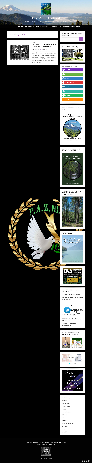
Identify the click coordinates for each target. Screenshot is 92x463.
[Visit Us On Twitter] (82, 460)
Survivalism (64, 426)
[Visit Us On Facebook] (84, 460)
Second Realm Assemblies (68, 423)
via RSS (67, 99)
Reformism (64, 420)
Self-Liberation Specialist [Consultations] (70, 26)
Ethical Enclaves (65, 403)
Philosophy (64, 414)
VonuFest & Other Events (68, 323)
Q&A (63, 417)
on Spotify (67, 95)
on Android (67, 74)
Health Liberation (66, 406)
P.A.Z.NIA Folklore (66, 412)
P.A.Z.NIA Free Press (67, 294)
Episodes (38, 26)
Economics (64, 400)
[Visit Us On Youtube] (86, 460)
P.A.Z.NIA (64, 409)
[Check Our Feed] (89, 460)
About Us (44, 26)
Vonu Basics (65, 432)
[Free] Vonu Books (29, 26)
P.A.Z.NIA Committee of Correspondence (72, 297)
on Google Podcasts (69, 82)
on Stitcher (67, 86)
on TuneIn (67, 91)
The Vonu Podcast (46, 18)
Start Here (20, 26)
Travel (34, 42)
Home (14, 26)
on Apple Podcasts (69, 69)
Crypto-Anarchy (66, 397)
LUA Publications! (53, 26)
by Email (67, 78)
